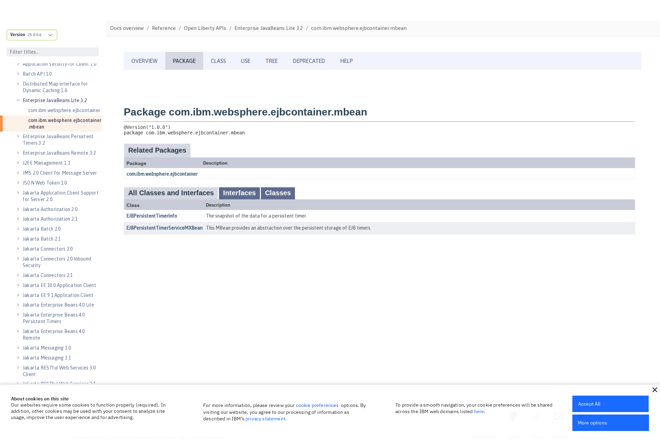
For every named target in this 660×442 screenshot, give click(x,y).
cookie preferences (317, 405)
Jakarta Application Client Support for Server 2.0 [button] (61, 196)
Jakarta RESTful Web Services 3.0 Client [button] (59, 371)
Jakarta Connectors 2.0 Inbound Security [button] (57, 262)
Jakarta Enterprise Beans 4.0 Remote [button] (54, 335)
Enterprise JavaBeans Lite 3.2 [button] (55, 100)
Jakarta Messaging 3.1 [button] (47, 358)
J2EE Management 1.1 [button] (46, 163)
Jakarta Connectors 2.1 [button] (48, 275)
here (479, 411)
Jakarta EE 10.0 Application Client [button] (59, 285)
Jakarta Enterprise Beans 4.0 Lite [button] (59, 305)
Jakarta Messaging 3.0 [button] (47, 348)
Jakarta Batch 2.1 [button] (41, 239)
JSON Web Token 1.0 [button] (45, 183)
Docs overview (127, 28)
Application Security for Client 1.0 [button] (59, 64)
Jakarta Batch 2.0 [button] (41, 229)
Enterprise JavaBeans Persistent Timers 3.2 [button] (58, 140)
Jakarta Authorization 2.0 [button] (50, 209)
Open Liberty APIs (205, 28)
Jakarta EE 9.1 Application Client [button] (58, 295)
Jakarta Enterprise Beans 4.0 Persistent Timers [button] (54, 318)
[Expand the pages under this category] (18, 64)
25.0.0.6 (34, 35)
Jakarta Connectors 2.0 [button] (48, 249)
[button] (654, 389)
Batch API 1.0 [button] (37, 74)
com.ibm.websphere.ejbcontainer (64, 110)
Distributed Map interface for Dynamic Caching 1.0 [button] (55, 87)
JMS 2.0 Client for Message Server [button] (60, 173)
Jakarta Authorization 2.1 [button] (50, 219)
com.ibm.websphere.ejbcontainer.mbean (64, 124)
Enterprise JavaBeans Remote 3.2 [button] (59, 153)
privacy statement (265, 419)
